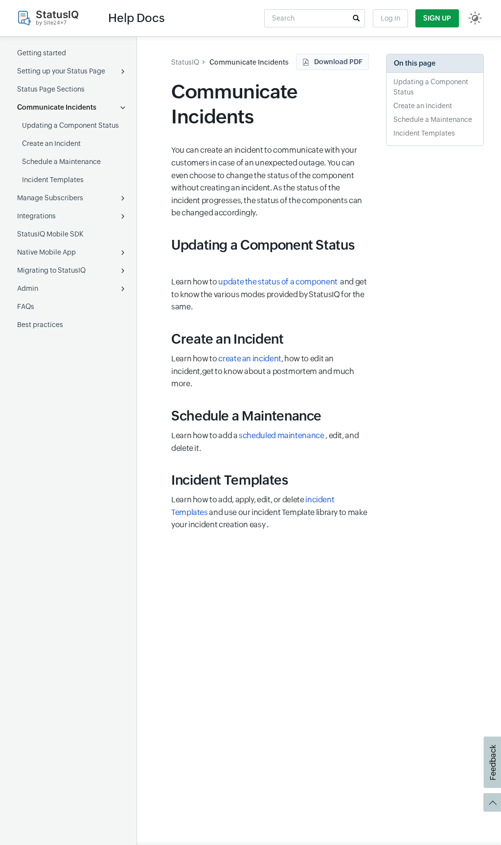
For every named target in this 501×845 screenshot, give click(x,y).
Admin (27, 288)
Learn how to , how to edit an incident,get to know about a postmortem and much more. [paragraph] (262, 371)
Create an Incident (51, 143)
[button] (356, 18)
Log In (390, 18)
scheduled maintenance (282, 435)
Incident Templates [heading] (229, 480)
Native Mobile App (46, 252)
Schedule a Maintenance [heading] (246, 415)
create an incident (249, 358)
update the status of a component (278, 281)
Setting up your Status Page (61, 71)
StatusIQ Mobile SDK (50, 234)
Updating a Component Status (70, 125)
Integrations (36, 216)
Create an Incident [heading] (227, 339)
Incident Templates (53, 180)
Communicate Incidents (56, 107)
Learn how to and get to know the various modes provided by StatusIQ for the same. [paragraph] (269, 294)
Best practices (40, 325)
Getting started (41, 53)
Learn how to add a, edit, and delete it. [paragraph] (265, 442)
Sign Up (437, 18)
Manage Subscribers (50, 198)
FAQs (25, 306)
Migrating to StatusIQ (51, 270)
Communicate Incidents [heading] (234, 104)
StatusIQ (185, 62)
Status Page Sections (51, 89)
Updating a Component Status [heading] (262, 245)
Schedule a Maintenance (61, 161)
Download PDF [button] (338, 62)
